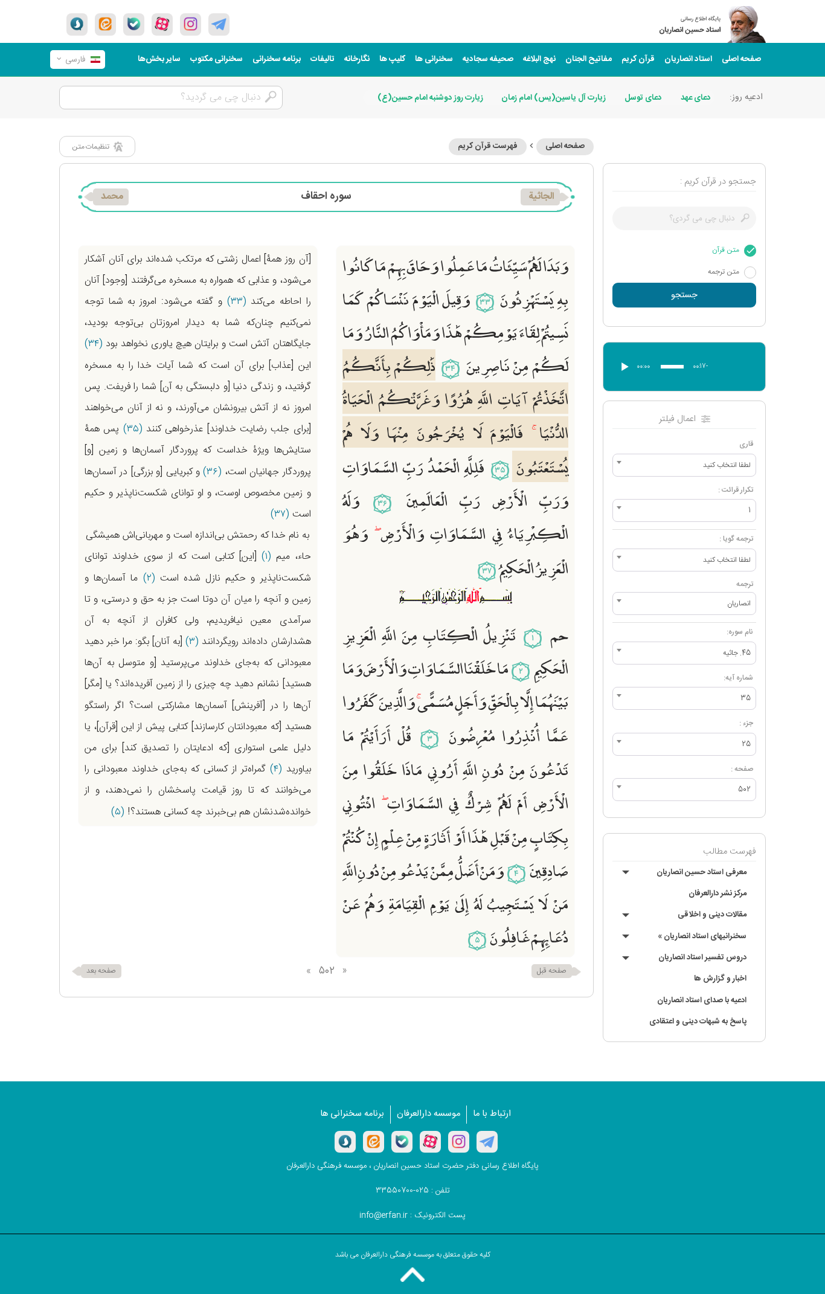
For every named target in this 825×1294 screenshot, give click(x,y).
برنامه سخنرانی (276, 59)
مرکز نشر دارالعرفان (717, 893)
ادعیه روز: (746, 97)
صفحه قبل (552, 971)
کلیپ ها (392, 59)
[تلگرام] (219, 24)
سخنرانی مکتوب (216, 59)
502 (327, 971)
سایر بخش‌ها (159, 59)
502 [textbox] (744, 790)
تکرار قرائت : (735, 490)
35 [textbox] (745, 698)
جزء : (746, 723)
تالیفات (322, 59)
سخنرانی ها (434, 59)
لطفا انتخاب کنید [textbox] (727, 465)
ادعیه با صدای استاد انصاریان (701, 1000)
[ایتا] (105, 24)
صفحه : (742, 769)
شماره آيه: (738, 678)
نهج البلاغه (539, 59)
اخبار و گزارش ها (720, 978)
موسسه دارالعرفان (428, 1114)
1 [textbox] (749, 510)
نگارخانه (357, 59)
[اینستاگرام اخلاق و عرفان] (190, 24)
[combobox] (684, 465)
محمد (110, 196)
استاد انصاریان (688, 59)
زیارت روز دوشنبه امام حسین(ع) (430, 98)
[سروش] (77, 24)
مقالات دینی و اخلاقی (712, 914)
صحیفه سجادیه (488, 59)
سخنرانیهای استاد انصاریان (702, 936)
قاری (746, 444)
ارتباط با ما (492, 1114)
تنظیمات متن (91, 147)
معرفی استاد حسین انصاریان (701, 872)
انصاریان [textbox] (739, 603)
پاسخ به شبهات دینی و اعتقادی (697, 1021)
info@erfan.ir (383, 1215)
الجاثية (540, 196)
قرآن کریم (638, 59)
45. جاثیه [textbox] (737, 653)
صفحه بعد (101, 971)
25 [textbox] (746, 744)
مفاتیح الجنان (588, 59)
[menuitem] (741, 59)
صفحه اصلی (741, 59)
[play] (625, 366)
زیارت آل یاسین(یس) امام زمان (553, 98)
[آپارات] (162, 24)
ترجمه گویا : (736, 539)
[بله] (133, 24)
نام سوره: (740, 632)
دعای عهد (696, 98)
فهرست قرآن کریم (488, 146)
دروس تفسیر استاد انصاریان (702, 957)
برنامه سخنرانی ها (352, 1114)
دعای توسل (643, 98)
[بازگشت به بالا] (412, 1274)
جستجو (684, 295)
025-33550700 (402, 1190)
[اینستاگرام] (458, 1142)
